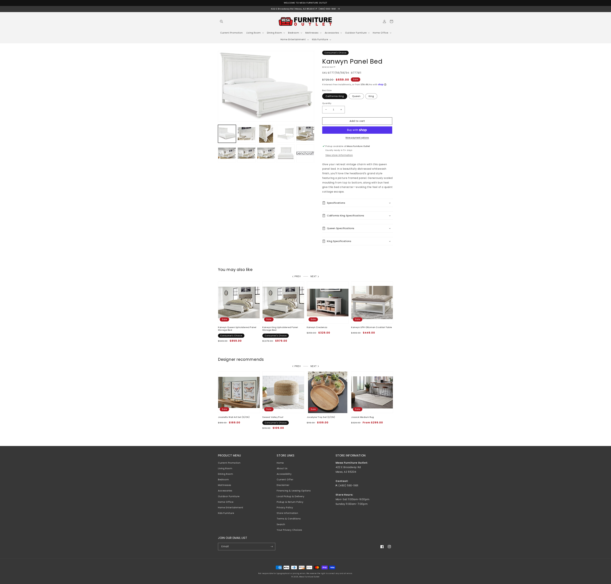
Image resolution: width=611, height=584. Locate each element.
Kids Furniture (226, 513)
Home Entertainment (230, 507)
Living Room (225, 468)
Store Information (287, 513)
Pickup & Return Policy (290, 502)
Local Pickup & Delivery (290, 496)
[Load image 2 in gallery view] (247, 134)
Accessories (225, 490)
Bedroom (223, 479)
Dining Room (225, 474)
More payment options (357, 137)
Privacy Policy (285, 507)
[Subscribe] (271, 546)
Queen (356, 96)
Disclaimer (283, 485)
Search (281, 524)
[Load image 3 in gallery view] (266, 134)
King (371, 96)
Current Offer (285, 479)
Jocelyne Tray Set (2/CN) (321, 417)
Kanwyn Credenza (317, 327)
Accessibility (284, 474)
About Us (282, 468)
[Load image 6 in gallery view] (305, 134)
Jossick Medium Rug (362, 417)
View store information (339, 155)
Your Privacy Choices (289, 530)
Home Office (226, 502)
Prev (298, 276)
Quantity (326, 103)
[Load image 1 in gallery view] (227, 134)
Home (280, 462)
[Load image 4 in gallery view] (286, 134)
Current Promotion (229, 462)
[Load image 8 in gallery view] (247, 153)
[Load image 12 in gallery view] (305, 153)
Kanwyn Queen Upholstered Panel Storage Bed (237, 329)
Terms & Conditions (289, 518)
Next (313, 276)
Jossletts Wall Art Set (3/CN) (233, 417)
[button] (221, 21)
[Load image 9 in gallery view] (266, 153)
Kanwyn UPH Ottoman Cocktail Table (371, 327)
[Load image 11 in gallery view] (286, 153)
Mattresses (224, 485)
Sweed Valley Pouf (272, 417)
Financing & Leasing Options (294, 490)
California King (335, 96)
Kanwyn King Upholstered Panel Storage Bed (280, 329)
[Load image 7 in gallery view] (227, 153)
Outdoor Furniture (228, 496)
